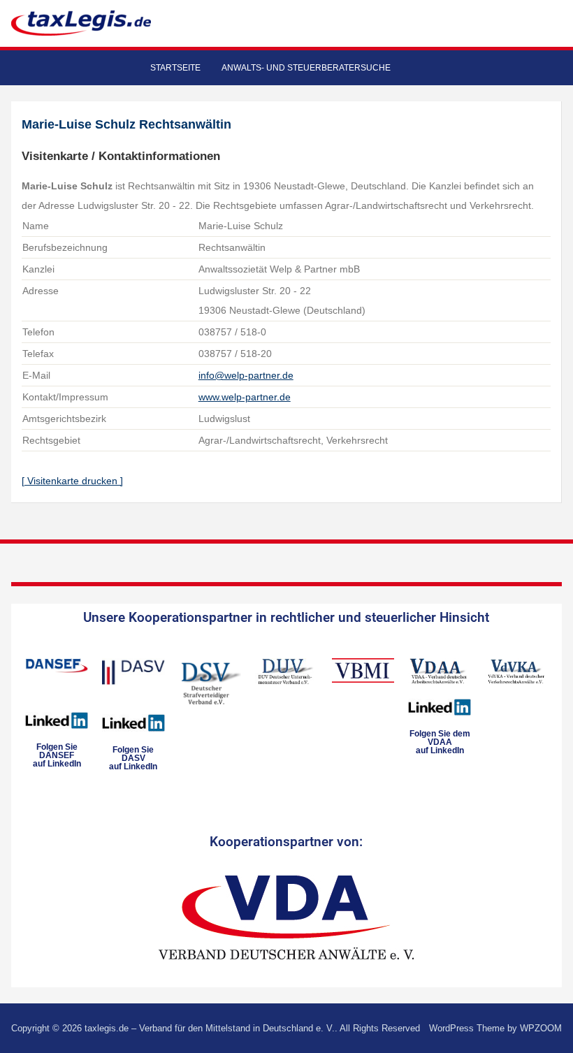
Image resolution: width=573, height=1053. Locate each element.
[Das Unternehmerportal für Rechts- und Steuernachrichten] (81, 23)
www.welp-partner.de (244, 396)
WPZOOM (541, 1028)
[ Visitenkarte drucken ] (72, 480)
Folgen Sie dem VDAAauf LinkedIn (439, 742)
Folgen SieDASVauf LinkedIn (133, 758)
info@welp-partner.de (245, 375)
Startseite (175, 68)
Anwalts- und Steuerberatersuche (306, 68)
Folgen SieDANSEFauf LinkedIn (57, 755)
